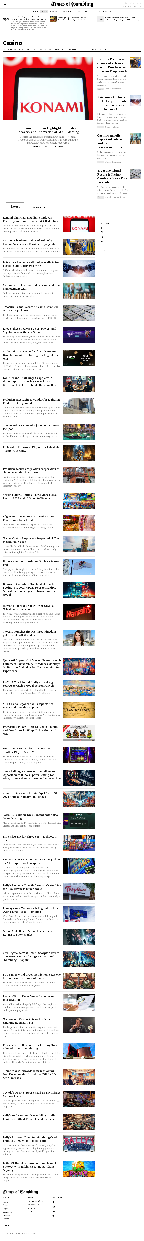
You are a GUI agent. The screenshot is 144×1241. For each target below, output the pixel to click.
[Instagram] (101, 232)
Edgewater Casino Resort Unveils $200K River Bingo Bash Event (29, 518)
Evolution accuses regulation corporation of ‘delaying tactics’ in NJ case (31, 470)
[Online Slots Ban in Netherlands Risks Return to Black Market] (79, 937)
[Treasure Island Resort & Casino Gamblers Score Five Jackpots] (135, 174)
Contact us (32, 1212)
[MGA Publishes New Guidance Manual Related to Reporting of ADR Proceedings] (100, 19)
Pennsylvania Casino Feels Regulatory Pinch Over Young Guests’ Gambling (31, 909)
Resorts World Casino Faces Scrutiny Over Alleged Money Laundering (30, 1046)
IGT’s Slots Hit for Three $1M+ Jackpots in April (30, 838)
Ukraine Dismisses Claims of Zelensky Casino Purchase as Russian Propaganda (112, 65)
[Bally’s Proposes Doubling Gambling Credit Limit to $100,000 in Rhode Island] (79, 1143)
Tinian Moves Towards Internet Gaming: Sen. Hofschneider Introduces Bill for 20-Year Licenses (29, 1074)
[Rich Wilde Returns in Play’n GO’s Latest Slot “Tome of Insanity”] (79, 453)
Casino (36, 147)
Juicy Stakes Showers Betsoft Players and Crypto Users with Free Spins (29, 330)
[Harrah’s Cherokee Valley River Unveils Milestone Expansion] (79, 612)
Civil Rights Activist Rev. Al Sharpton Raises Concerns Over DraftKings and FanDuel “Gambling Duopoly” (31, 956)
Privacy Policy (33, 1205)
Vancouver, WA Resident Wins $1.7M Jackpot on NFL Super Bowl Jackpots (32, 861)
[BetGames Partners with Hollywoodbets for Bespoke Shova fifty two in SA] (135, 100)
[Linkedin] (101, 237)
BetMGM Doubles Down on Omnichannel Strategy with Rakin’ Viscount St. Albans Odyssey (29, 1166)
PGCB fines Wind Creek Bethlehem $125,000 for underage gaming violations (32, 976)
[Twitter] (101, 241)
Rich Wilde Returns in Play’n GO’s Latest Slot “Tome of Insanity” (31, 448)
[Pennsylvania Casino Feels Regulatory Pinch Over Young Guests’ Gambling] (79, 914)
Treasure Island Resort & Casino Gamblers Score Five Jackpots (112, 176)
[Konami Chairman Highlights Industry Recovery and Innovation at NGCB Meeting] (48, 88)
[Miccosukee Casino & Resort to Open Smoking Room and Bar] (79, 1025)
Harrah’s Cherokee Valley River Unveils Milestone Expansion (28, 607)
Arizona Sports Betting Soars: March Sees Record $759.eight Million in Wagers (30, 496)
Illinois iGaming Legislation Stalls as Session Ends (31, 562)
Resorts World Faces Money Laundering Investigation (28, 997)
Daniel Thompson (113, 88)
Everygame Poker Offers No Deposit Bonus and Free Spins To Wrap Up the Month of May (30, 730)
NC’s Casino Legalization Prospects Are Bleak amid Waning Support (28, 705)
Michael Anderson (53, 146)
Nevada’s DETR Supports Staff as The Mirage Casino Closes (32, 1094)
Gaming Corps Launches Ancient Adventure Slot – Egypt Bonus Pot (72, 18)
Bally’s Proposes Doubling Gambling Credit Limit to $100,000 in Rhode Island (30, 1138)
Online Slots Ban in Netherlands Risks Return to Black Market (27, 932)
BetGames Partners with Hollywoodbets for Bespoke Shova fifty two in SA (112, 103)
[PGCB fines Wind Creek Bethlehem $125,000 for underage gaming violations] (79, 981)
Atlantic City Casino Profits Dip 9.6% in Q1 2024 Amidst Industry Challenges (30, 794)
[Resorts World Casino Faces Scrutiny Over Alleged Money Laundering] (79, 1051)
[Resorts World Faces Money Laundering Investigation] (79, 1002)
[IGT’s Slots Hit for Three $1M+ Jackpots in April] (79, 843)
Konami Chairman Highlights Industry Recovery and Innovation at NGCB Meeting (48, 130)
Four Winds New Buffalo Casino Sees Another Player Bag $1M (26, 750)
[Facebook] (101, 228)
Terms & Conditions (36, 1201)
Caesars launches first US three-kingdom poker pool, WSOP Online (29, 633)
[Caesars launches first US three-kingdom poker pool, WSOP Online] (79, 638)
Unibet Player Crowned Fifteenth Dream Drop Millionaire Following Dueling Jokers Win (30, 355)
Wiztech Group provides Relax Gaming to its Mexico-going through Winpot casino (28, 18)
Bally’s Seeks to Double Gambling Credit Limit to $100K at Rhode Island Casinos (29, 1117)
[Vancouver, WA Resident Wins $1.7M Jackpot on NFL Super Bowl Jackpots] (79, 866)
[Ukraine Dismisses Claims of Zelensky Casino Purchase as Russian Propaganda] (135, 62)
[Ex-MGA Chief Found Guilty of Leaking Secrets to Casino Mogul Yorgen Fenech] (79, 688)
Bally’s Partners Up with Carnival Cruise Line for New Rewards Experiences (32, 886)
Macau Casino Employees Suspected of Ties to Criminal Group (31, 539)
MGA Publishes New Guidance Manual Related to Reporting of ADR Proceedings (122, 18)
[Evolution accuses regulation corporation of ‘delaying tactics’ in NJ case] (79, 475)
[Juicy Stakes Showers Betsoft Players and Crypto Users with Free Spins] (79, 335)
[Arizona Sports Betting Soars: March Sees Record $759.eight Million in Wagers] (79, 501)
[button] (5, 4)
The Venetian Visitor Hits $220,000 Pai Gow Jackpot (31, 427)
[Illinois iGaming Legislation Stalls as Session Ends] (79, 567)
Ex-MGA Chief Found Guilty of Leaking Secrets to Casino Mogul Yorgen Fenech (28, 683)
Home (100, 251)
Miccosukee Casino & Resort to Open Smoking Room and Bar (27, 1020)
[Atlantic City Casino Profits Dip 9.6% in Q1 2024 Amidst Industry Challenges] (79, 799)
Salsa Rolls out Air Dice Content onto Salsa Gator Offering (30, 816)
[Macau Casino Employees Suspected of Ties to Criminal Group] (79, 544)
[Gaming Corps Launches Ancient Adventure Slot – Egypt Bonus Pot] (53, 19)
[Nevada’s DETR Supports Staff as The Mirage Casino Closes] (79, 1099)
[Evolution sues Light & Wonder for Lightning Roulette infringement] (79, 406)
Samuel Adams (112, 127)
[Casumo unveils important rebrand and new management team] (135, 138)
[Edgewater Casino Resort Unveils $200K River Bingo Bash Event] (79, 523)
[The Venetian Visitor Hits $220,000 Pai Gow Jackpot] (79, 432)
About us (31, 1208)
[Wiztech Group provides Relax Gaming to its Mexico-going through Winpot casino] (6, 19)
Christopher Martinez (115, 197)
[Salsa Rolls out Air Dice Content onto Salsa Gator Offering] (79, 821)
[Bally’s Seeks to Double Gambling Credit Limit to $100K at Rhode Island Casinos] (79, 1122)
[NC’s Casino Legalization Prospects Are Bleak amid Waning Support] (79, 710)
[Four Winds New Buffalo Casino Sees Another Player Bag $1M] (79, 755)
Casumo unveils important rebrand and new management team (111, 141)
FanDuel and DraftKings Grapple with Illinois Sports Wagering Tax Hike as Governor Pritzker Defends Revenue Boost (30, 381)
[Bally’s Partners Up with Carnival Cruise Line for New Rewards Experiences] (79, 891)
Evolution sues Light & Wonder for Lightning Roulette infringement (31, 401)
